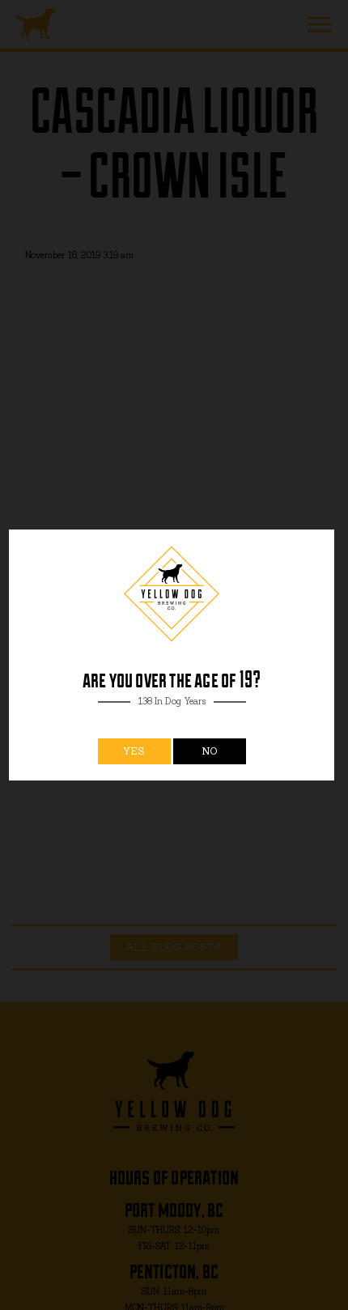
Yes (134, 751)
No (210, 751)
